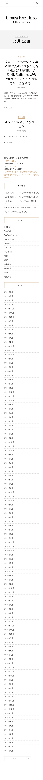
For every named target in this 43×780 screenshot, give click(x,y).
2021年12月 (9, 492)
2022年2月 (8, 484)
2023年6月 (8, 417)
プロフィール (11, 166)
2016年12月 (9, 701)
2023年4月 (8, 425)
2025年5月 (8, 338)
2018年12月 (9, 626)
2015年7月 (8, 746)
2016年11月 (9, 705)
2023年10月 (9, 400)
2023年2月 (8, 434)
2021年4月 (8, 525)
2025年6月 (8, 334)
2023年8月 (8, 409)
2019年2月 (8, 617)
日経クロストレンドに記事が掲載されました (21, 193)
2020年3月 (8, 580)
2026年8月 (8, 292)
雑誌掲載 (7, 277)
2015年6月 (8, 751)
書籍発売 (7, 264)
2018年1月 (8, 663)
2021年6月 (8, 517)
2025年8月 (8, 325)
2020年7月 (8, 563)
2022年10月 (9, 450)
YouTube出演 (9, 239)
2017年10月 (9, 676)
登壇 (6, 272)
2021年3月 (8, 530)
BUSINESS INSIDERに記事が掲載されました (21, 207)
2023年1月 (8, 438)
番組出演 (21, 117)
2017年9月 (8, 680)
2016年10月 (9, 709)
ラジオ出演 (8, 252)
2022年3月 (8, 480)
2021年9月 (8, 505)
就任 (6, 260)
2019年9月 (8, 596)
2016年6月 (8, 721)
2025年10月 (9, 317)
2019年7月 (8, 600)
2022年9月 (8, 454)
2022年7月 (8, 463)
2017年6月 (8, 688)
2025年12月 (9, 309)
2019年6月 (8, 605)
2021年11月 (9, 496)
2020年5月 (8, 571)
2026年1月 (8, 304)
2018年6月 (8, 646)
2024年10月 (9, 354)
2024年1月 (8, 388)
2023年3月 (8, 429)
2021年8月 (8, 509)
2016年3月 (8, 734)
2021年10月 (9, 500)
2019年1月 (8, 621)
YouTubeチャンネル (12, 235)
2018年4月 (8, 655)
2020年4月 (8, 575)
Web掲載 (7, 231)
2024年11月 (9, 350)
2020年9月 (8, 555)
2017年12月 (9, 667)
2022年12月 (9, 442)
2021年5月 (8, 521)
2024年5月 (8, 375)
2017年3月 (8, 696)
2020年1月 (8, 584)
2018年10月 (9, 634)
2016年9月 (8, 713)
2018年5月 (8, 651)
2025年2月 (8, 342)
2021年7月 (8, 513)
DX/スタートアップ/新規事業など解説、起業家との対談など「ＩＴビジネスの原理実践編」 (21, 174)
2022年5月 (8, 471)
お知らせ (7, 243)
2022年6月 (8, 467)
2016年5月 (8, 726)
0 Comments (8, 108)
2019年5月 (8, 609)
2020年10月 (9, 550)
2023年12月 (9, 392)
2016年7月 (8, 717)
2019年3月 (8, 613)
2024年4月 (8, 379)
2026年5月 (8, 296)
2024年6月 (8, 371)
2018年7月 (8, 642)
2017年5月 (8, 692)
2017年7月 (8, 684)
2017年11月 (9, 671)
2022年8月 (8, 459)
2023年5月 (8, 421)
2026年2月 (8, 300)
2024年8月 (8, 363)
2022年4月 (8, 475)
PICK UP (21, 57)
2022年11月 (9, 446)
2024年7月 (8, 367)
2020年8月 (8, 559)
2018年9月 (8, 638)
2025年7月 (8, 329)
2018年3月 (8, 659)
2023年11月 (9, 396)
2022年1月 (8, 488)
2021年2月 (8, 534)
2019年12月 (9, 588)
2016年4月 (8, 730)
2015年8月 (8, 742)
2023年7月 (8, 413)
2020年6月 (8, 567)
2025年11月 (9, 313)
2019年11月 (9, 592)
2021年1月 (8, 538)
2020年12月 (9, 542)
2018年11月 (9, 630)
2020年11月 (9, 546)
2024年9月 (8, 359)
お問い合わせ (11, 161)
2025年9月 (8, 321)
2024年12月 (9, 346)
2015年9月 (8, 738)
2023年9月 (8, 404)
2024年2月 (8, 384)
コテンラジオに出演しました (15, 212)
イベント (7, 247)
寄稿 (6, 256)
